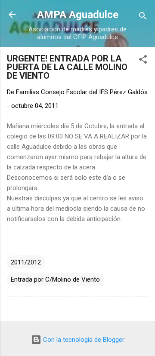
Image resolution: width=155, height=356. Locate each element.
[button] (143, 61)
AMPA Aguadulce (77, 15)
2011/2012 (26, 262)
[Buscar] (143, 17)
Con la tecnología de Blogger (82, 340)
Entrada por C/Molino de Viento (55, 279)
